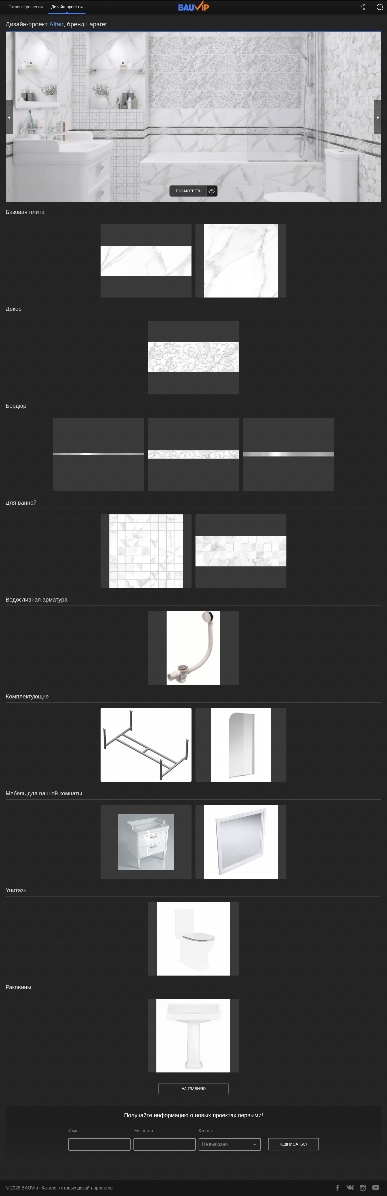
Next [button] (377, 117)
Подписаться (293, 1144)
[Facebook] (337, 1187)
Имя (72, 1130)
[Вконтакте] (350, 1187)
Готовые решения (25, 6)
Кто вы (206, 1130)
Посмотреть (189, 191)
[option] (193, 117)
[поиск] (380, 7)
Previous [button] (9, 117)
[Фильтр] (363, 7)
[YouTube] (375, 1187)
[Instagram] (363, 1187)
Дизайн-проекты (67, 6)
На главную (194, 1089)
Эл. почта (143, 1130)
